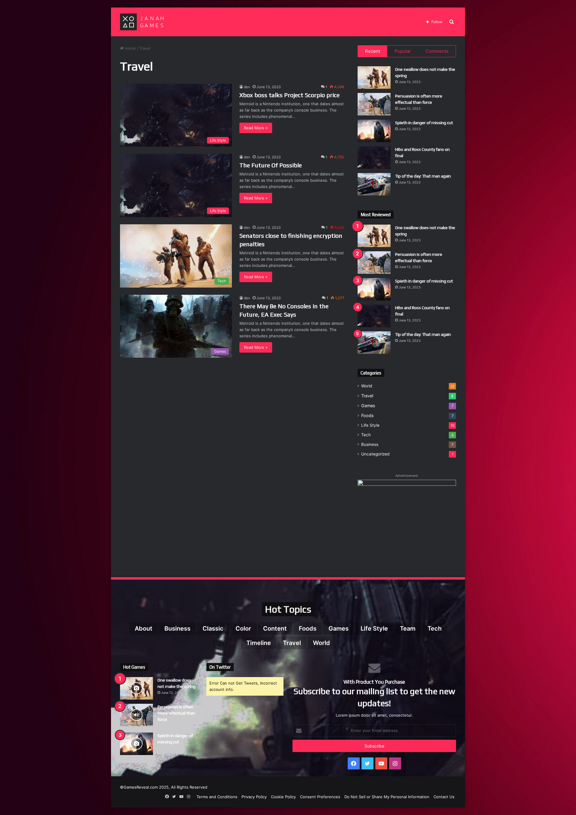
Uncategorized (375, 454)
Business (369, 444)
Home (130, 48)
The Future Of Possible (270, 165)
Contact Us (444, 796)
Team (408, 628)
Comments (436, 51)
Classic (213, 628)
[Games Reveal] (142, 21)
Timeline (258, 642)
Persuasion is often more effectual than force (176, 713)
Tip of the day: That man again (423, 176)
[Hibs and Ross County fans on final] (374, 157)
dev (247, 87)
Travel (367, 395)
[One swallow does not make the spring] (374, 77)
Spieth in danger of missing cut (424, 122)
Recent (372, 51)
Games (368, 405)
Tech (366, 434)
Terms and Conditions (216, 796)
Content (275, 628)
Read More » (256, 127)
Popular (402, 51)
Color (243, 628)
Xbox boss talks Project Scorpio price (289, 94)
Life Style (370, 425)
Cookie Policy (283, 796)
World (366, 386)
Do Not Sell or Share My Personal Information (386, 796)
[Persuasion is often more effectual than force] (374, 104)
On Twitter (220, 667)
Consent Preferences (320, 796)
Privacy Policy (254, 796)
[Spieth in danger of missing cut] (374, 131)
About (143, 628)
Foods (367, 415)
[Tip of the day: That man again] (374, 184)
